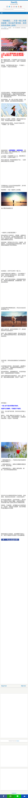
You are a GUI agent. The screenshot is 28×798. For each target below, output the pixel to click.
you (21, 6)
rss (18, 6)
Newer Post (4, 686)
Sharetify (14, 2)
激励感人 (5, 27)
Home (2, 27)
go (12, 6)
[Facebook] (3, 796)
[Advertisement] (12, 34)
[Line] (17, 796)
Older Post (23, 686)
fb (7, 6)
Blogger (18, 740)
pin (14, 6)
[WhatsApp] (10, 796)
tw (9, 6)
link (16, 6)
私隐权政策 (14, 793)
